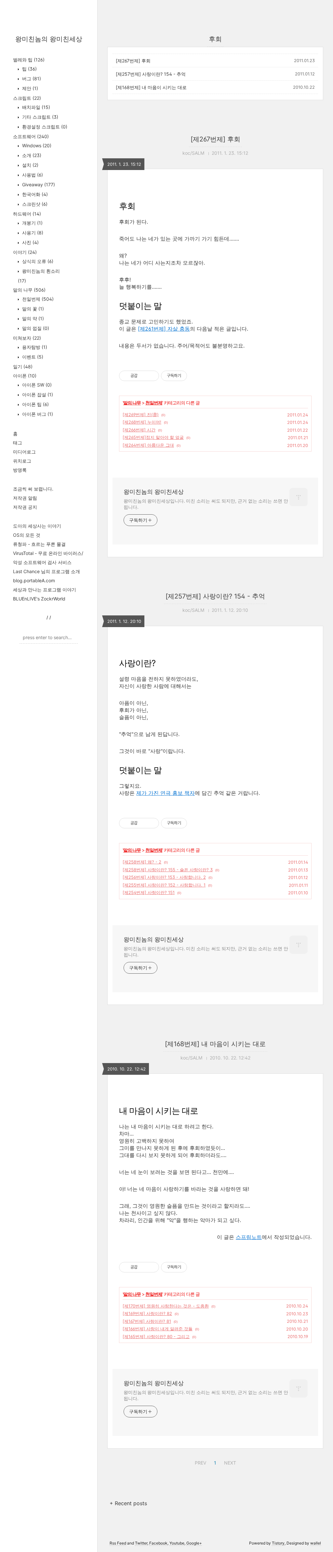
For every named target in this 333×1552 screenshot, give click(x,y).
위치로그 (22, 461)
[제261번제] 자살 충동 (164, 328)
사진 (30, 242)
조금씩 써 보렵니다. (33, 489)
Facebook (158, 1543)
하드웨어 (27, 214)
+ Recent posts (128, 1503)
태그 (17, 442)
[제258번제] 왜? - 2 (142, 861)
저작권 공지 (25, 507)
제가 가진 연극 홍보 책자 (165, 793)
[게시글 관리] (152, 376)
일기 (23, 366)
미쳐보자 (27, 338)
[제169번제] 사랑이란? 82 (147, 1313)
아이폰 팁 (35, 404)
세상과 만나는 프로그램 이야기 (44, 589)
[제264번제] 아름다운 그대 (148, 445)
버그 (31, 78)
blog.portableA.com (34, 580)
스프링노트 (249, 1237)
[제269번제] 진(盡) (141, 414)
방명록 (20, 470)
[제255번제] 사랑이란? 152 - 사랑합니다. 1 (164, 885)
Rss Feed (118, 1543)
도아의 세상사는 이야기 (37, 526)
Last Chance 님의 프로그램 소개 (46, 571)
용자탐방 (34, 347)
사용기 (32, 232)
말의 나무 (29, 290)
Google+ (194, 1543)
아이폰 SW (36, 385)
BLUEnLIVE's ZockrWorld (39, 598)
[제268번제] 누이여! (142, 422)
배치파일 (35, 107)
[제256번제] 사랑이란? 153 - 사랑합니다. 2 (164, 877)
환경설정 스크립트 (44, 126)
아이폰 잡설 (37, 394)
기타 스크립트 (39, 117)
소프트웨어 (31, 136)
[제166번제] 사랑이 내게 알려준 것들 (158, 1328)
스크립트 (27, 98)
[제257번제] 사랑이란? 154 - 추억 (151, 74)
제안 (29, 88)
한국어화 (34, 194)
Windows (36, 145)
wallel (315, 1543)
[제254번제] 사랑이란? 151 (149, 892)
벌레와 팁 (29, 59)
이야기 (25, 252)
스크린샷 (34, 204)
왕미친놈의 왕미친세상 (48, 39)
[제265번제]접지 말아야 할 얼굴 (153, 437)
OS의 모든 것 (26, 535)
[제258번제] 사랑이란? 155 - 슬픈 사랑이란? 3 (168, 869)
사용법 (32, 175)
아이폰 (24, 375)
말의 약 (32, 318)
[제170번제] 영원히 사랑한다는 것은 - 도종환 (166, 1306)
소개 (31, 155)
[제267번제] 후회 (133, 60)
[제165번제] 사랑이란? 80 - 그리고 (156, 1336)
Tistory (278, 1543)
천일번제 (37, 299)
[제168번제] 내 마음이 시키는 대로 (151, 87)
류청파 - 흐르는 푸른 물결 (39, 544)
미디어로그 (24, 451)
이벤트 (32, 357)
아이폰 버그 (37, 414)
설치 (29, 165)
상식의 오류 (37, 261)
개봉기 (32, 223)
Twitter (141, 1543)
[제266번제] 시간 (139, 429)
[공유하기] (144, 376)
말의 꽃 (32, 308)
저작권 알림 (25, 498)
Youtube (176, 1543)
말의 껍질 (35, 328)
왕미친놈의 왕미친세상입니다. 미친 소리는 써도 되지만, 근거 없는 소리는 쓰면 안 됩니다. (206, 504)
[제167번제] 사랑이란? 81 (147, 1321)
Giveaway (38, 184)
